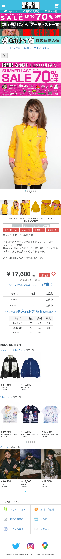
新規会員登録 (32, 11)
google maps (45, 546)
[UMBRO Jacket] (10, 367)
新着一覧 (52, 11)
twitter (16, 546)
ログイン (12, 11)
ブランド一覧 (30, 225)
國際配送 (38, 230)
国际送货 (25, 230)
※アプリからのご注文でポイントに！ (30, 47)
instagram (31, 546)
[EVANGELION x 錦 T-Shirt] (10, 414)
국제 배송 (52, 230)
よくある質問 (16, 529)
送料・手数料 (47, 509)
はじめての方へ (18, 509)
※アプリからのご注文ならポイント (30, 284)
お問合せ (44, 529)
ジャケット (17, 225)
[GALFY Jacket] (10, 464)
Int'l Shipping (11, 230)
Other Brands (43, 225)
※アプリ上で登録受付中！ (31, 311)
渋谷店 (43, 519)
